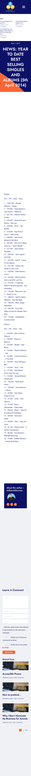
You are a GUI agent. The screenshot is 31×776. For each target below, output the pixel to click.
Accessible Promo (11, 674)
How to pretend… (11, 694)
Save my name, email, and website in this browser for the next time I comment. (15, 630)
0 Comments (21, 677)
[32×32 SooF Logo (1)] (10, 2)
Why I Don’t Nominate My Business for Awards (15, 717)
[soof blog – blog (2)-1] (15, 662)
